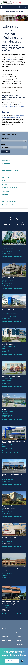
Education (18, 636)
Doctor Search (6, 160)
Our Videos (5, 184)
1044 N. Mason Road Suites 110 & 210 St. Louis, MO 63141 (7, 380)
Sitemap (4, 632)
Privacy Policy (20, 644)
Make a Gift (5, 198)
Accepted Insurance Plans (9, 167)
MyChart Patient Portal (8, 174)
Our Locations (6, 163)
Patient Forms (19, 629)
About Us (4, 629)
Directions (18, 625)
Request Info (5, 177)
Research (18, 640)
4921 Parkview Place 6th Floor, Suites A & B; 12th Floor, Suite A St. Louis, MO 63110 (13, 250)
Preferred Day (4, 144)
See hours (12, 660)
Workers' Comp (6, 191)
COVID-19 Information (8, 205)
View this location (7, 256)
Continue (6, 151)
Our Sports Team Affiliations (10, 187)
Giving (17, 632)
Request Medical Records (9, 201)
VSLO (11, 104)
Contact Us (5, 636)
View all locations (18, 256)
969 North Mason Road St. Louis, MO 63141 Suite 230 (8, 573)
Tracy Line (9, 59)
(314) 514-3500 (6, 253)
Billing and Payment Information (11, 170)
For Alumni (5, 194)
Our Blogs (4, 180)
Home (3, 625)
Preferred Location (5, 138)
